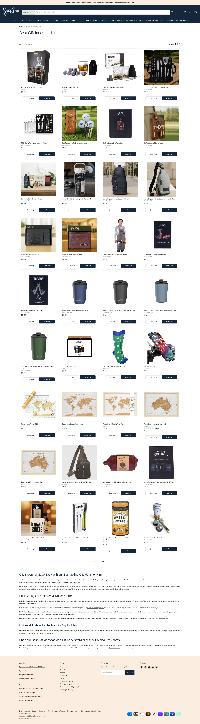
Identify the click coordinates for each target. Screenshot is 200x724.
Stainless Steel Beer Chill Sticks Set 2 (75, 538)
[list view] (179, 44)
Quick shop (30, 98)
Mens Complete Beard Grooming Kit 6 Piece (159, 482)
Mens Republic (148, 89)
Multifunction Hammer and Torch (155, 255)
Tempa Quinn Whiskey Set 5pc (31, 87)
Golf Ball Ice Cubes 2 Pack (153, 538)
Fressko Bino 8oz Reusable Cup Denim (75, 310)
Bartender (65, 89)
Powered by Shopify (25, 718)
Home (21, 27)
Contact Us (63, 675)
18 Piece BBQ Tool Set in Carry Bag (156, 87)
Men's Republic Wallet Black (30, 255)
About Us (63, 670)
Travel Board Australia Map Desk (155, 424)
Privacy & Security (66, 684)
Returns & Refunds (66, 681)
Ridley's (105, 542)
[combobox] (102, 12)
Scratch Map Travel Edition (30, 424)
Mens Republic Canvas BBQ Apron (115, 255)
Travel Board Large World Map (72, 424)
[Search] (173, 12)
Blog (61, 667)
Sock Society (106, 368)
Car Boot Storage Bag (69, 366)
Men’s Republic (24, 612)
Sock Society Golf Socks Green (114, 366)
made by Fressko (67, 312)
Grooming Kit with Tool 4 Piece (31, 199)
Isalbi (63, 368)
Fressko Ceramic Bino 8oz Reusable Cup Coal (119, 310)
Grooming (49, 618)
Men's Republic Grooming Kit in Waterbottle (76, 199)
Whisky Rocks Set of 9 (70, 87)
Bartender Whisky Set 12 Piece (113, 87)
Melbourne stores (114, 648)
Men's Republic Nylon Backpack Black (116, 199)
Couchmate (133, 618)
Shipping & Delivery (66, 690)
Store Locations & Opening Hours (71, 687)
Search (62, 672)
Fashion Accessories (77, 618)
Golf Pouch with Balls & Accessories (74, 143)
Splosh (64, 426)
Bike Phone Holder (150, 366)
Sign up (130, 673)
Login (189, 12)
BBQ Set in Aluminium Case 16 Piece (34, 143)
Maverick (146, 368)
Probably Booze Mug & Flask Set (32, 538)
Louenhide (65, 484)
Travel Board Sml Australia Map (31, 482)
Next (103, 561)
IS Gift (22, 426)
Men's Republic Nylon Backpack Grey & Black (160, 199)
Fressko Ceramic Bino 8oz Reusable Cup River (160, 310)
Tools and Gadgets (60, 618)
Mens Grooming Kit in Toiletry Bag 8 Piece (117, 482)
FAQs (62, 678)
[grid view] (176, 44)
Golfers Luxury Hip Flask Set (112, 143)
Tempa (23, 89)
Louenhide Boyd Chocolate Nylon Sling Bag (76, 482)
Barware (42, 618)
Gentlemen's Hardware (118, 618)
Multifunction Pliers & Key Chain (32, 310)
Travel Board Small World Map (113, 424)
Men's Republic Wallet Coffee (72, 255)
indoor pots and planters (95, 608)
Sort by (21, 44)
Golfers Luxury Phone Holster (154, 143)
